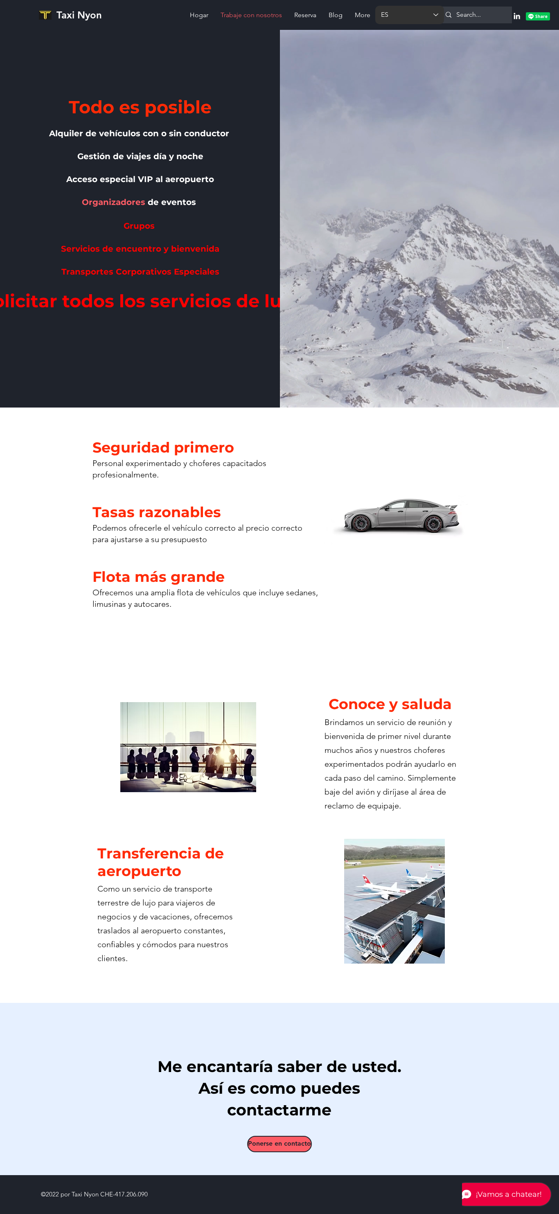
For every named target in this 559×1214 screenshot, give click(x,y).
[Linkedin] (516, 15)
